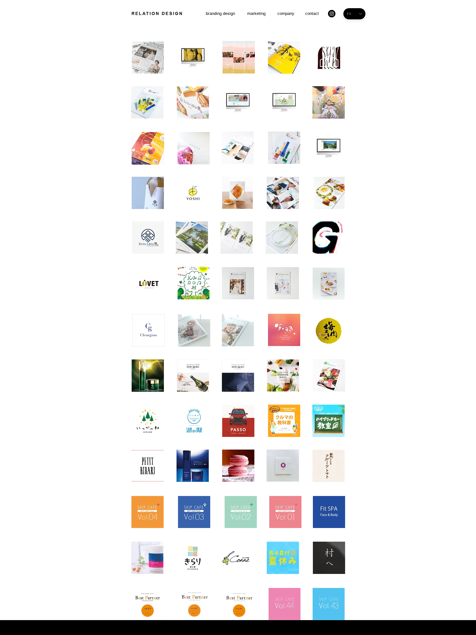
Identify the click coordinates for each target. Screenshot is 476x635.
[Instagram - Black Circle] (331, 13)
